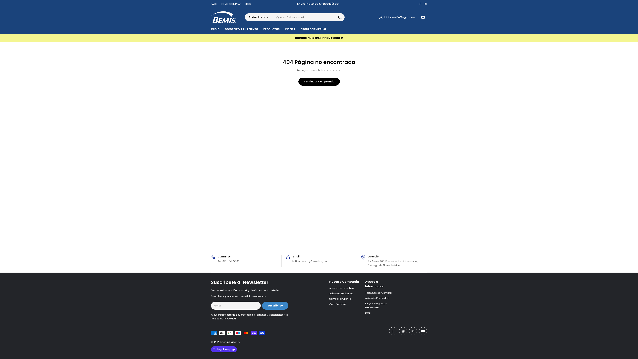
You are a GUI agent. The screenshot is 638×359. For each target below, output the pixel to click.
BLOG (248, 4)
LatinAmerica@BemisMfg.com (310, 261)
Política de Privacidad (223, 318)
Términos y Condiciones (269, 314)
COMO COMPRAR (231, 4)
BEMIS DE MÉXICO (230, 342)
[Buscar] (340, 17)
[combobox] (295, 17)
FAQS (214, 4)
